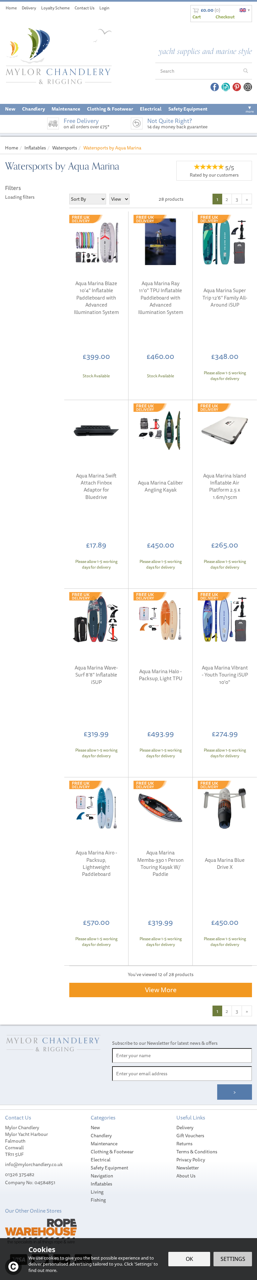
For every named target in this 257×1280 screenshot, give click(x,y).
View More (161, 989)
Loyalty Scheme (55, 8)
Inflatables (101, 1183)
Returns (184, 1143)
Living (97, 1192)
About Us (185, 1175)
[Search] (245, 71)
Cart (196, 16)
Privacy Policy (190, 1159)
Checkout (225, 16)
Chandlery (101, 1135)
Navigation (102, 1175)
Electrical (100, 1159)
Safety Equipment (109, 1167)
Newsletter (187, 1167)
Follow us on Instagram (248, 87)
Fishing (98, 1200)
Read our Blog (226, 87)
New (95, 1127)
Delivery (184, 1127)
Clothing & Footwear (112, 1151)
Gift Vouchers (190, 1135)
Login (104, 8)
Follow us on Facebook (214, 87)
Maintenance (104, 1143)
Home (11, 8)
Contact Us (84, 8)
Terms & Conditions (196, 1151)
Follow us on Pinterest (237, 87)
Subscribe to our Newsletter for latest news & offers (165, 1043)
